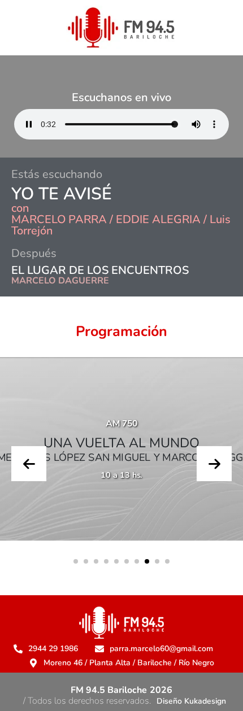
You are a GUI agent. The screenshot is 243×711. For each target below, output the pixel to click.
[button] (75, 561)
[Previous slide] (28, 463)
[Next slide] (214, 463)
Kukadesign (205, 701)
